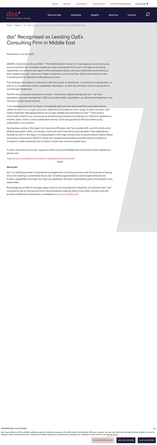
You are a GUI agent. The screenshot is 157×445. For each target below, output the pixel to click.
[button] (56, 14)
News (55, 3)
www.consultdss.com (67, 194)
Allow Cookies (146, 440)
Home (9, 25)
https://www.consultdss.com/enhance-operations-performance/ (41, 158)
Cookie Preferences (102, 440)
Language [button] (140, 3)
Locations (82, 3)
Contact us (99, 3)
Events (67, 3)
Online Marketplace (120, 3)
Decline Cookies (126, 440)
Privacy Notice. (112, 434)
